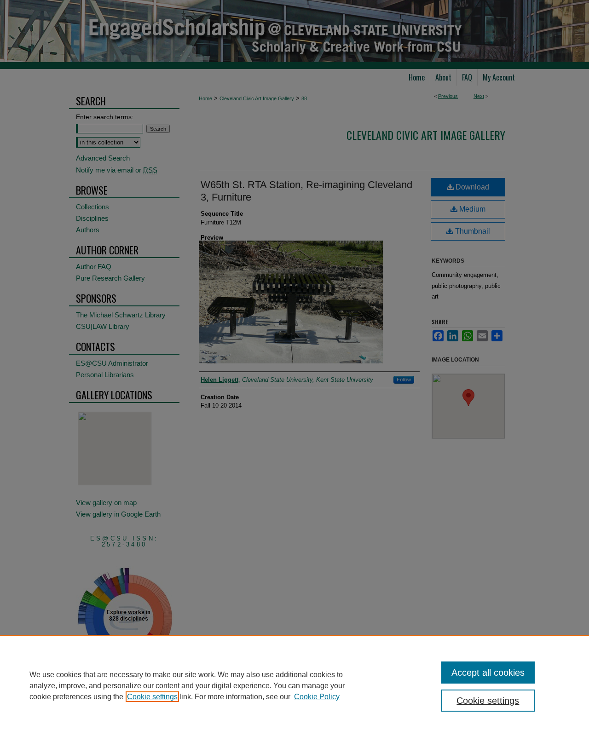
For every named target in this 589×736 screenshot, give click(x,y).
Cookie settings (152, 697)
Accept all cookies (488, 672)
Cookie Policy (317, 697)
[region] (294, 685)
